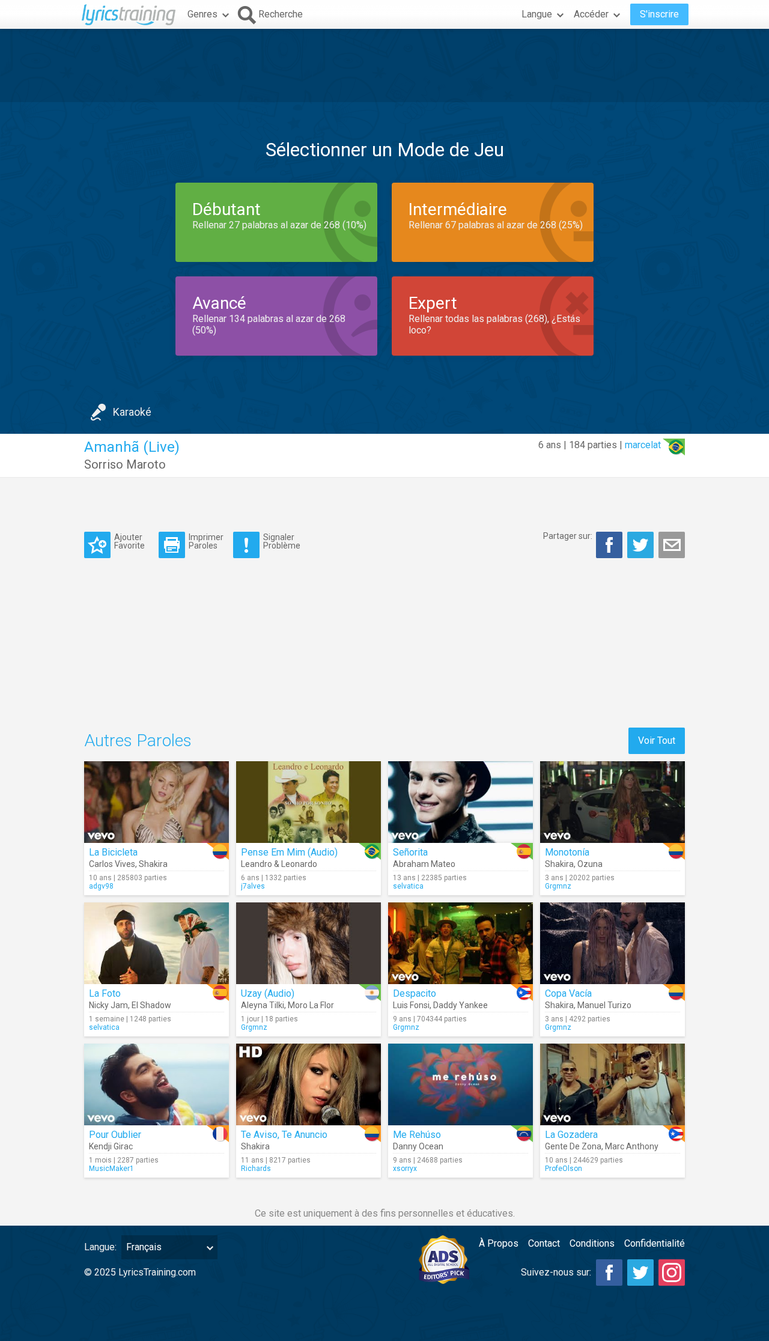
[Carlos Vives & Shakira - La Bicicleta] (156, 802)
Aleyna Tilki (262, 1005)
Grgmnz (558, 886)
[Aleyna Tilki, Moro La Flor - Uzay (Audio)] (308, 943)
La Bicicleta (113, 852)
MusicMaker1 (111, 1168)
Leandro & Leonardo (279, 864)
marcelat (643, 445)
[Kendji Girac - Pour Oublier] (156, 1084)
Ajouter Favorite (129, 541)
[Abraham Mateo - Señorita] (460, 802)
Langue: (100, 1247)
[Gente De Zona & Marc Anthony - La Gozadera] (612, 1084)
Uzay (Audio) (267, 993)
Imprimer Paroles (206, 541)
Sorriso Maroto (125, 464)
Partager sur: (567, 536)
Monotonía (567, 852)
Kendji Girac (111, 1146)
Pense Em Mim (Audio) (289, 852)
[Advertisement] (384, 65)
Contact (544, 1243)
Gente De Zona (573, 1146)
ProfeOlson (563, 1168)
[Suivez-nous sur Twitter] (640, 1272)
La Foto (105, 993)
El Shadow (151, 1005)
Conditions (592, 1243)
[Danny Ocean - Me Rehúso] (460, 1084)
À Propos (498, 1243)
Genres (202, 14)
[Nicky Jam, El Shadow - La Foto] (156, 943)
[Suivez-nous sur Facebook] (609, 1272)
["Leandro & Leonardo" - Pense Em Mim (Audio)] (308, 802)
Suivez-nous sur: (556, 1272)
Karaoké (132, 412)
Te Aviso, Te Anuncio (284, 1134)
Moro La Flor (311, 1005)
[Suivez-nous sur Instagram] (671, 1272)
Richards (256, 1168)
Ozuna (590, 864)
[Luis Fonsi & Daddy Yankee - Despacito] (460, 943)
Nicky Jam (108, 1005)
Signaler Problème (281, 541)
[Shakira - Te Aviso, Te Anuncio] (308, 1084)
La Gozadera (571, 1134)
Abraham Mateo (424, 864)
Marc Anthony (631, 1146)
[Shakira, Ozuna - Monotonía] (612, 802)
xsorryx (405, 1168)
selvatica (408, 886)
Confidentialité (654, 1243)
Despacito (414, 993)
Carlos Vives (112, 864)
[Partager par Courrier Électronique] (671, 545)
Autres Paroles (138, 740)
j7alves (253, 886)
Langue (536, 14)
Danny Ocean (418, 1146)
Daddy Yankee (460, 1005)
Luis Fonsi (411, 1005)
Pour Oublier (115, 1134)
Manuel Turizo (604, 1005)
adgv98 (101, 886)
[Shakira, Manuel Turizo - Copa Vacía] (612, 943)
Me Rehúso (417, 1134)
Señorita (410, 852)
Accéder (591, 14)
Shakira (153, 864)
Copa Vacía (568, 993)
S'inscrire (659, 14)
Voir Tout (656, 740)
